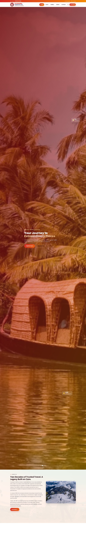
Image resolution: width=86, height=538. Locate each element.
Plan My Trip (41, 246)
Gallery (52, 4)
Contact (64, 4)
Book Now (72, 4)
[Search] (68, 4)
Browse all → (72, 532)
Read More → (15, 509)
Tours (47, 4)
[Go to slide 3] (43, 465)
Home (41, 4)
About (57, 4)
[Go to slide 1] (40, 465)
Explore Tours (29, 246)
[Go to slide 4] (45, 465)
